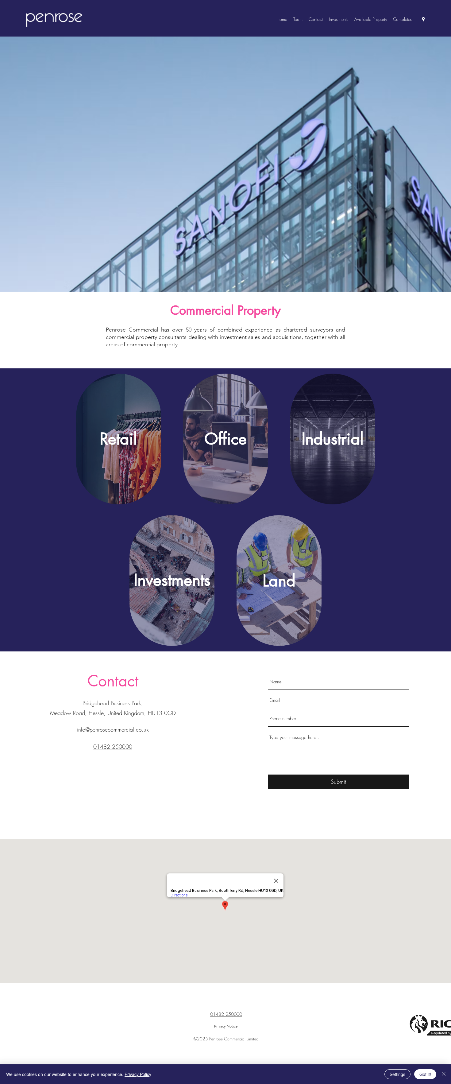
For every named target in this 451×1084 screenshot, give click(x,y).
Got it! (425, 1074)
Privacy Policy (138, 1074)
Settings (397, 1074)
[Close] (443, 1074)
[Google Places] (423, 19)
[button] (370, 19)
